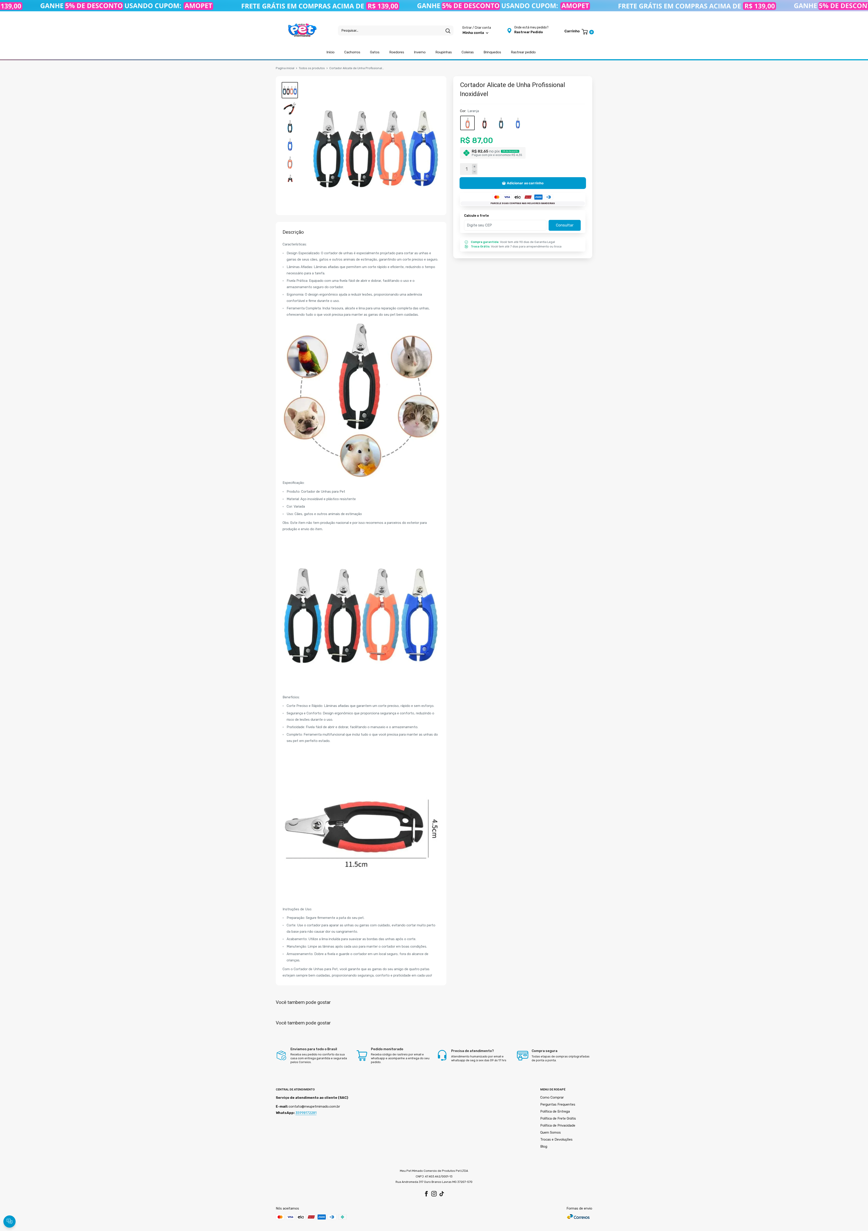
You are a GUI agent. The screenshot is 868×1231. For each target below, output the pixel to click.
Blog (543, 1146)
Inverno (420, 52)
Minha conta (473, 33)
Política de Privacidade (557, 1125)
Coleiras (468, 52)
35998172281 (305, 1113)
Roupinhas (443, 52)
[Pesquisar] (447, 30)
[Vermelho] (484, 123)
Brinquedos (492, 52)
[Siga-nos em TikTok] (441, 1193)
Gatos (375, 52)
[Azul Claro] (517, 123)
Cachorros (352, 52)
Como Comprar (552, 1097)
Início (330, 52)
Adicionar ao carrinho (525, 183)
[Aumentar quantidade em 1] (474, 166)
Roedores (396, 52)
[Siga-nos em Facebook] (426, 1193)
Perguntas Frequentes (557, 1104)
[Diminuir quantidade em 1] (474, 171)
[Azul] (501, 123)
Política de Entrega (555, 1111)
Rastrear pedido (523, 52)
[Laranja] (467, 123)
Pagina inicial (285, 68)
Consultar (564, 225)
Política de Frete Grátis (558, 1118)
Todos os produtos (312, 68)
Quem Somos (550, 1132)
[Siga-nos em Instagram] (434, 1193)
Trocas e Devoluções (556, 1139)
